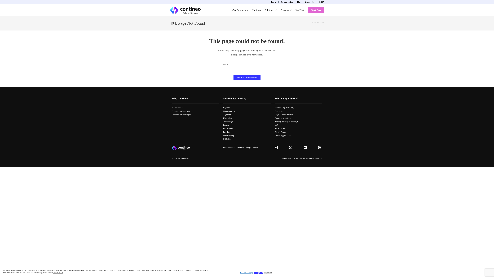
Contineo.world (297, 158)
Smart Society (228, 135)
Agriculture (227, 115)
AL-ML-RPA (280, 129)
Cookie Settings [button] (246, 273)
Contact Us (309, 2)
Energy (226, 125)
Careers (255, 148)
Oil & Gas (227, 139)
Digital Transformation (284, 115)
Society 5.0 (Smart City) (284, 108)
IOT (276, 125)
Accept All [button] (258, 273)
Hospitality (227, 118)
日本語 (321, 2)
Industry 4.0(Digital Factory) (286, 122)
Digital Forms (280, 132)
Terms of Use (176, 158)
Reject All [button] (268, 273)
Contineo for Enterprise (181, 111)
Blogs (248, 148)
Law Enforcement (230, 132)
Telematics (279, 111)
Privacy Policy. (58, 273)
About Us (241, 148)
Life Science (228, 129)
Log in (273, 2)
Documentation (287, 2)
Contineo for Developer (181, 115)
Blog (299, 2)
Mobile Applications (283, 135)
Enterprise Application (284, 118)
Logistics (226, 108)
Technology (228, 122)
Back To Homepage (247, 77)
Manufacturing (229, 111)
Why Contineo (177, 108)
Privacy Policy (185, 158)
